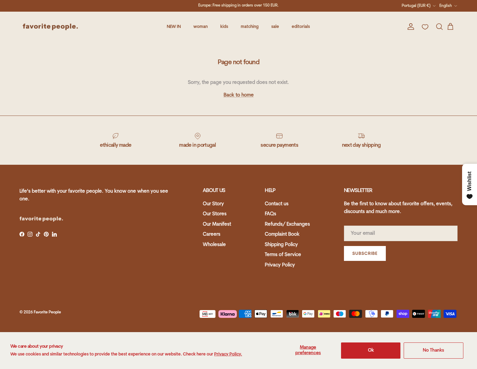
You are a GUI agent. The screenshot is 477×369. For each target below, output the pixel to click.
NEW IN (174, 27)
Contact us (276, 204)
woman (200, 27)
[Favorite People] (50, 27)
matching (250, 27)
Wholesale (214, 244)
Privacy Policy (280, 265)
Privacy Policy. (228, 354)
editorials (301, 27)
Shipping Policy (281, 244)
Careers (211, 234)
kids (224, 27)
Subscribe (364, 254)
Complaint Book (282, 234)
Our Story (213, 204)
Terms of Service (283, 254)
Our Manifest (217, 224)
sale (275, 27)
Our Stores (214, 214)
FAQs (270, 214)
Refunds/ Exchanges (287, 224)
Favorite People (47, 312)
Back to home (239, 95)
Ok (371, 350)
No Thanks (433, 350)
